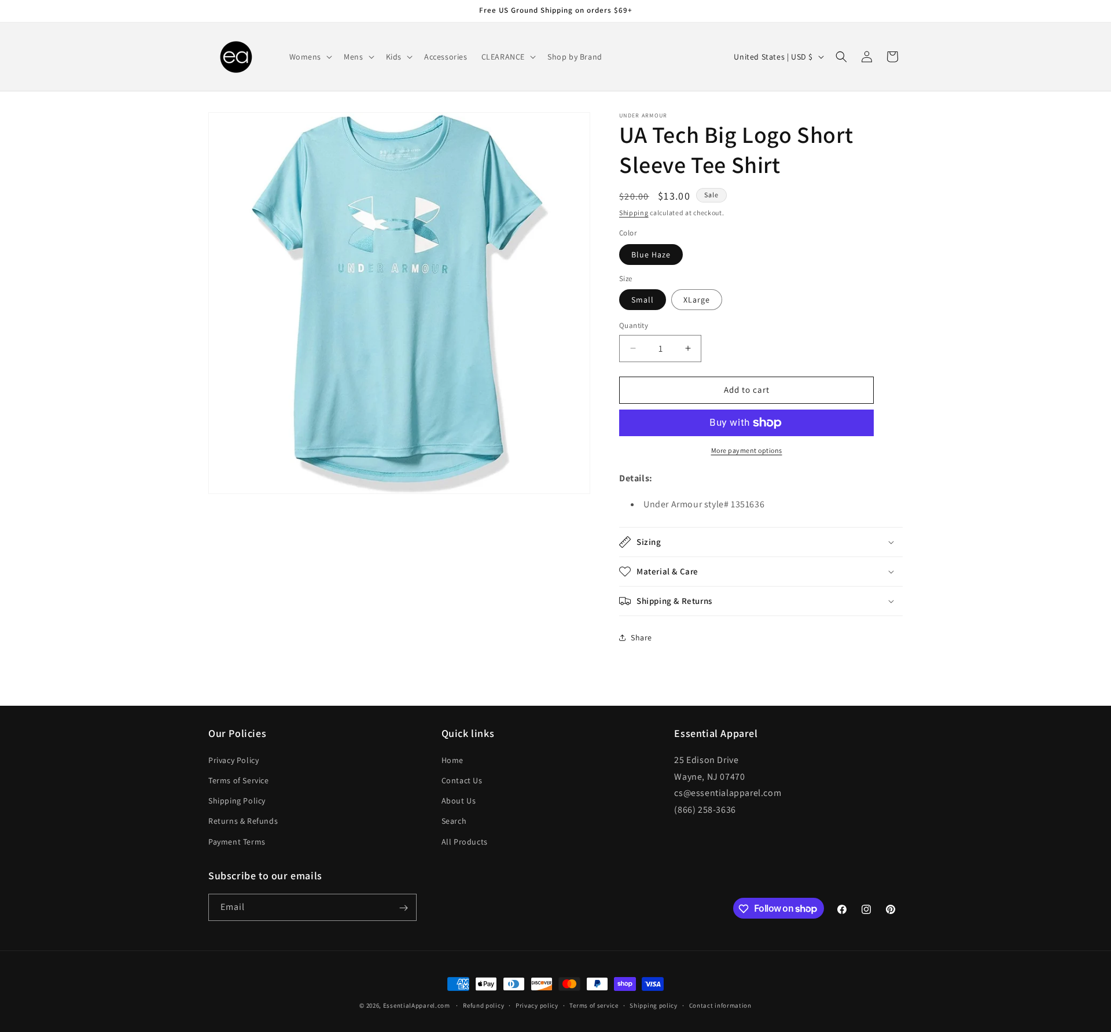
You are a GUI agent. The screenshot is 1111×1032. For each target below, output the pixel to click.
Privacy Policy (233, 759)
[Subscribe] (403, 908)
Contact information (720, 1005)
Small (642, 299)
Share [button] (641, 637)
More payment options (746, 450)
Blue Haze (651, 254)
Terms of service (593, 1005)
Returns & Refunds (243, 821)
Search (454, 821)
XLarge (696, 299)
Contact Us (462, 780)
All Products (465, 841)
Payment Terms (237, 841)
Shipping (634, 212)
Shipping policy (654, 1005)
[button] (309, 57)
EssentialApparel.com (416, 1005)
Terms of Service (238, 780)
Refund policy (483, 1005)
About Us (459, 800)
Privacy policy (537, 1005)
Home (452, 759)
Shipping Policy (237, 800)
